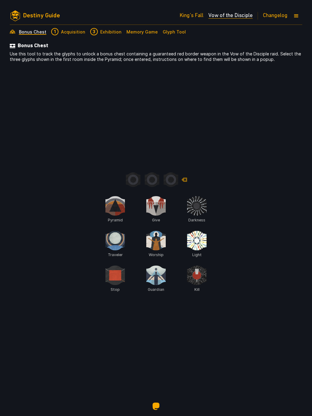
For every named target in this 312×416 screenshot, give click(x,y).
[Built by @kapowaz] (156, 406)
